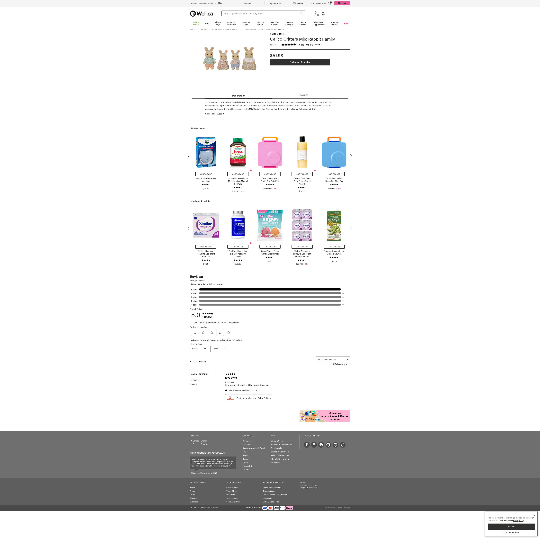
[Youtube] (335, 445)
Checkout (342, 3)
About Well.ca (277, 441)
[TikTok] (343, 445)
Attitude (193, 498)
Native (192, 487)
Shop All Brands (233, 501)
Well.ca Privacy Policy (280, 451)
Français (247, 3)
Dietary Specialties (271, 501)
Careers (246, 469)
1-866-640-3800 (212, 508)
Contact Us (247, 441)
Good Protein (232, 487)
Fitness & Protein (260, 23)
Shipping (246, 455)
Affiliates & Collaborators (281, 444)
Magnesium (268, 498)
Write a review (313, 44)
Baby (207, 23)
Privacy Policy (518, 520)
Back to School (196, 23)
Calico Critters (277, 33)
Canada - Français (200, 444)
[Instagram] (314, 445)
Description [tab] (238, 95)
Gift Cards (247, 444)
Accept (511, 526)
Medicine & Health (275, 23)
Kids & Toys (218, 23)
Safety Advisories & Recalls (254, 448)
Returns (246, 459)
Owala (192, 494)
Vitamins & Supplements (319, 23)
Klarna (245, 462)
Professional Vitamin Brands (275, 494)
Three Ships (231, 491)
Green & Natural (334, 23)
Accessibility (248, 466)
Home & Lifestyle (289, 23)
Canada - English (200, 440)
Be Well (275, 462)
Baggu (192, 491)
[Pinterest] (321, 445)
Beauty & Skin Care (231, 23)
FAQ (244, 451)
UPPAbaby (230, 494)
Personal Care (246, 23)
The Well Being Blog (280, 459)
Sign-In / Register (318, 3)
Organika (194, 501)
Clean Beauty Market (272, 487)
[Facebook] (307, 445)
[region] (511, 524)
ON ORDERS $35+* (203, 3)
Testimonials (276, 448)
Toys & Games (269, 491)
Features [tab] (303, 95)
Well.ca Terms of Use (280, 455)
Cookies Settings (511, 532)
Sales (346, 23)
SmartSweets (232, 498)
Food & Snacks (303, 23)
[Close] (534, 515)
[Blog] (328, 445)
